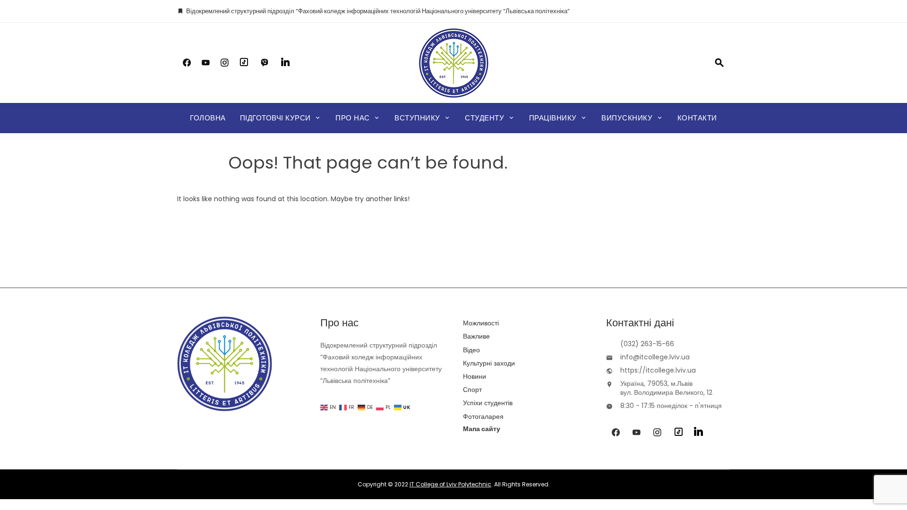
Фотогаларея (483, 416)
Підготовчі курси (275, 118)
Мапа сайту (481, 429)
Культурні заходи (489, 363)
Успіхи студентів (488, 403)
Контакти (697, 118)
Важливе (476, 336)
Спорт (472, 389)
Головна (208, 118)
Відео (471, 350)
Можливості (481, 323)
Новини (474, 376)
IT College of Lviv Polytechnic (450, 484)
